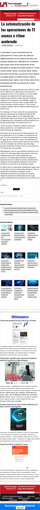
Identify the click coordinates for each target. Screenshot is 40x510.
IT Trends (20, 196)
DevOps (14, 196)
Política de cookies (7, 498)
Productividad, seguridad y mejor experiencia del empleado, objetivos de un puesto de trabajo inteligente (18, 359)
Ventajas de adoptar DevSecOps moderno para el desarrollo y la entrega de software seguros (32, 292)
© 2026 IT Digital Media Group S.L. (13, 496)
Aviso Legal (31, 496)
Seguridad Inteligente (26, 16)
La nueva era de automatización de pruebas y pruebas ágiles (20, 208)
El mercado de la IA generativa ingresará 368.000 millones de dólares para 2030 (19, 265)
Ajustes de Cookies (24, 498)
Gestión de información (27, 13)
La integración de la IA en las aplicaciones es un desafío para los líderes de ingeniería (6, 292)
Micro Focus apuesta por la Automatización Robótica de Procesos (21, 210)
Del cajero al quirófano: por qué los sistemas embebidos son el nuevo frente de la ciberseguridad (19, 405)
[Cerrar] (39, 505)
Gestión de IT (11, 16)
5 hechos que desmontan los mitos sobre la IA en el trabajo (18, 320)
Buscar (37, 19)
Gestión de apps (10, 13)
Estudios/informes (6, 196)
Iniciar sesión (36, 9)
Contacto (24, 500)
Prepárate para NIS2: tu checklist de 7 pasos (14, 444)
